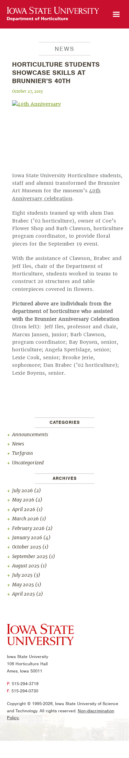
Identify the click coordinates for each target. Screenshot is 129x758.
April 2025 (23, 594)
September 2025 (30, 556)
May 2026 (23, 500)
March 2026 (25, 519)
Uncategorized (28, 463)
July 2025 (22, 575)
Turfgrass (22, 453)
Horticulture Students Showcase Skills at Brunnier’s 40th (56, 72)
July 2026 (22, 490)
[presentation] (53, 14)
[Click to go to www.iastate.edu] (40, 636)
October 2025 (26, 547)
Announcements (30, 434)
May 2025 (23, 584)
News (18, 444)
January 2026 (27, 537)
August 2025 (26, 566)
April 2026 (23, 509)
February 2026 (28, 528)
